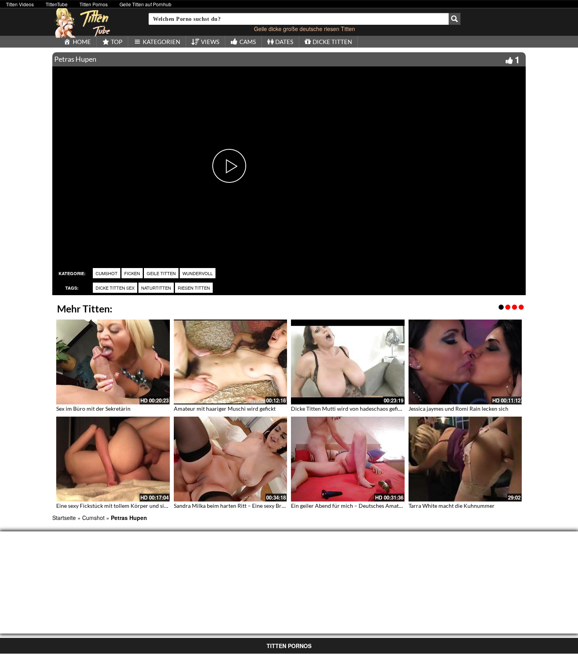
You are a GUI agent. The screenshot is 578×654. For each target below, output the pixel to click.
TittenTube (57, 4)
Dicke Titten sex (115, 288)
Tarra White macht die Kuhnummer (452, 505)
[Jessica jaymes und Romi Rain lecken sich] (465, 362)
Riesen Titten (194, 288)
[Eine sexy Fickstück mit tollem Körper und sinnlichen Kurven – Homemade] (113, 459)
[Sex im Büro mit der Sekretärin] (113, 362)
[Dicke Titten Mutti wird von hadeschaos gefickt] (348, 362)
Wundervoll (197, 273)
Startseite (64, 518)
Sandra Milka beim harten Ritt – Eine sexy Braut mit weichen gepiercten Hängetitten (276, 505)
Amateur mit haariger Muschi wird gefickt (225, 408)
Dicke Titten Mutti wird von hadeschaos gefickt (348, 408)
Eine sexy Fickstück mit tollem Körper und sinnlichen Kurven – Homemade (147, 505)
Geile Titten (161, 273)
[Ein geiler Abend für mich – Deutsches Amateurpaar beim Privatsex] (348, 459)
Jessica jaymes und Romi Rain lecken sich (458, 408)
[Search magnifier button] (454, 19)
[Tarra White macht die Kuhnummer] (465, 459)
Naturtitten (156, 288)
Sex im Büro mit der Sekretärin (93, 408)
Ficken (132, 273)
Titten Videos (20, 4)
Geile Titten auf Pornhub (145, 4)
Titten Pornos (93, 4)
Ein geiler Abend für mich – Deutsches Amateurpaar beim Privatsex (373, 505)
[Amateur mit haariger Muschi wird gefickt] (230, 362)
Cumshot (107, 273)
